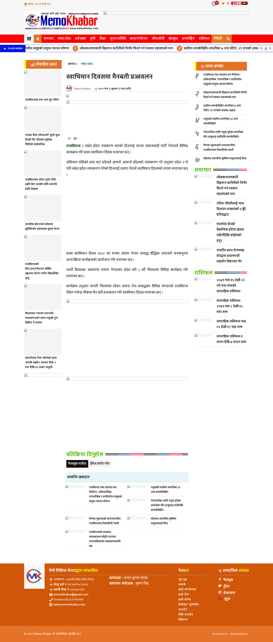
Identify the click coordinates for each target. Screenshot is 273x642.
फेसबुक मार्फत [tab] (77, 464)
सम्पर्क (182, 584)
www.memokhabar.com (69, 604)
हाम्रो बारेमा (184, 599)
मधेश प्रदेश (64, 38)
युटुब (227, 599)
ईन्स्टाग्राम (229, 593)
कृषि (92, 38)
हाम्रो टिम (183, 594)
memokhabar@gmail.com (70, 594)
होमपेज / (72, 63)
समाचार (49, 38)
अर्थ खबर (80, 38)
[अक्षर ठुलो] (75, 138)
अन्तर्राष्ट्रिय (188, 38)
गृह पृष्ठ (182, 579)
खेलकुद (173, 38)
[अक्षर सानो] (69, 138)
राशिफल (204, 38)
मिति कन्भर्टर (185, 614)
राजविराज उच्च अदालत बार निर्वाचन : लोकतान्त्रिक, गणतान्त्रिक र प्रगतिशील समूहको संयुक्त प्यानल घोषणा (222, 79)
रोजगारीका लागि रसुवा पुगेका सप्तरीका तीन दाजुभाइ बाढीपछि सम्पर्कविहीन (223, 134)
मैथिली (218, 38)
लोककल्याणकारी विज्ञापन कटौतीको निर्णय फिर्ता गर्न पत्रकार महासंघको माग (113, 48)
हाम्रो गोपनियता (187, 589)
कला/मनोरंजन (139, 38)
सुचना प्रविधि (118, 38)
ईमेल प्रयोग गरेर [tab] (100, 464)
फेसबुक (228, 580)
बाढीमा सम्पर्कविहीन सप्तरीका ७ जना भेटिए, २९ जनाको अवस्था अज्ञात (213, 48)
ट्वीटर (226, 586)
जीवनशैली (158, 38)
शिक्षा (103, 38)
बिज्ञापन (183, 619)
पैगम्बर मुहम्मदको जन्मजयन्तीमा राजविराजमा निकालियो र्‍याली (219, 147)
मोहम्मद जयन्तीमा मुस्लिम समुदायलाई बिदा (224, 158)
